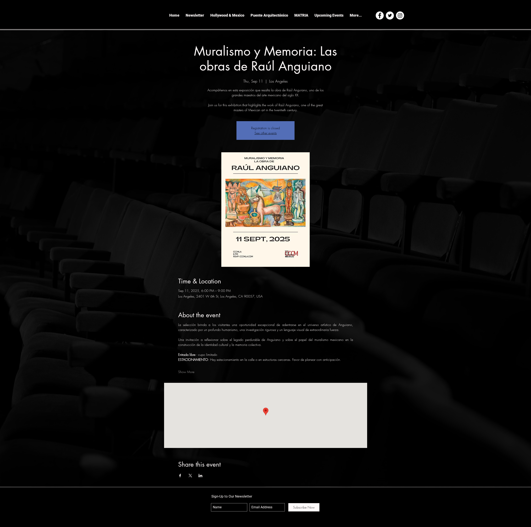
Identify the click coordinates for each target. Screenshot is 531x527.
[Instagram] (400, 15)
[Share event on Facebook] (180, 475)
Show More (186, 372)
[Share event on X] (190, 475)
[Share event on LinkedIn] (200, 475)
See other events (266, 133)
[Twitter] (390, 15)
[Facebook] (380, 15)
